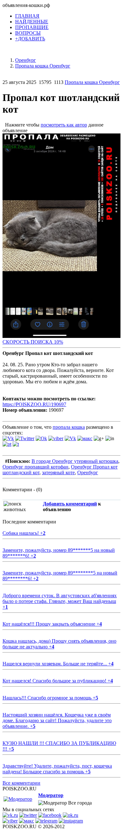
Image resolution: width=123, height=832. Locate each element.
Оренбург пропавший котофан (35, 466)
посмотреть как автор (64, 124)
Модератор (50, 795)
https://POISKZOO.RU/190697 (34, 404)
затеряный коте (58, 472)
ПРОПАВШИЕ (32, 27)
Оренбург (87, 472)
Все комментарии (21, 783)
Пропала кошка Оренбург (92, 82)
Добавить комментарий (70, 503)
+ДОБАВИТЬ (30, 38)
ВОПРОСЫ (28, 33)
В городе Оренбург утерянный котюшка (75, 461)
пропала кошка (69, 427)
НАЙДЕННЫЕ (31, 21)
